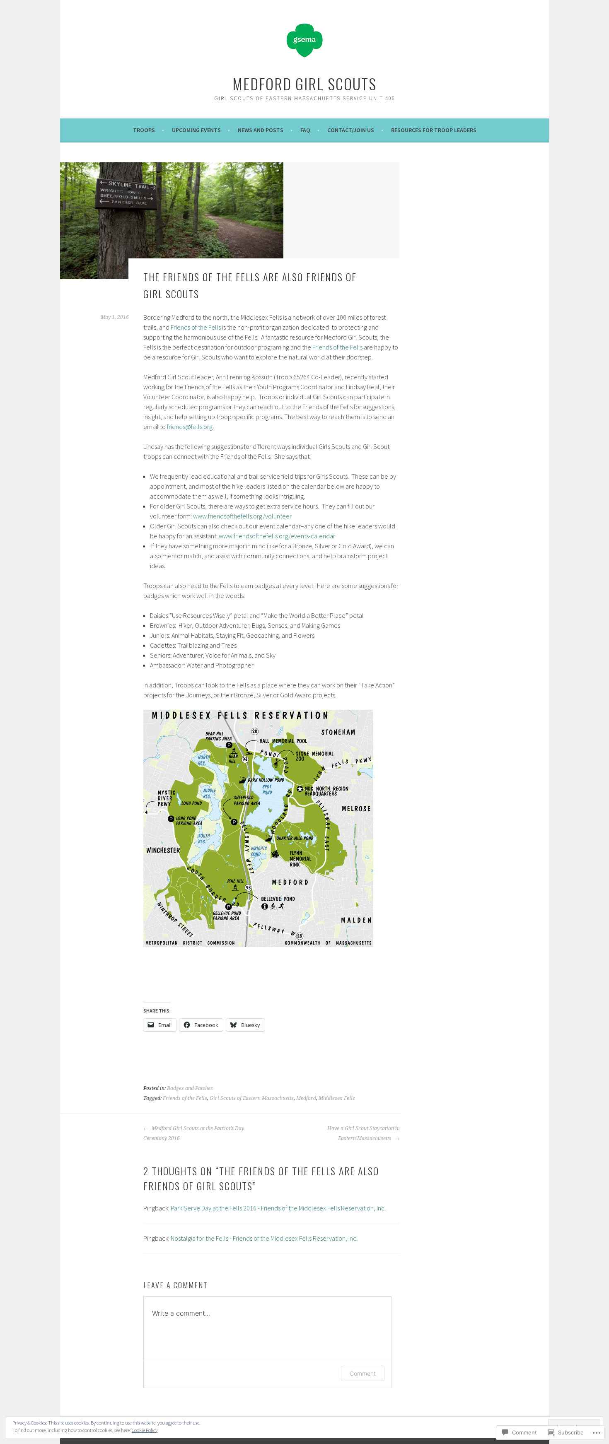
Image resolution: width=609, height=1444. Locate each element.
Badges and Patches (190, 1088)
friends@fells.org (190, 426)
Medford (306, 1098)
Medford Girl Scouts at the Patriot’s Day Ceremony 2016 (193, 1133)
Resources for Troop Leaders (433, 130)
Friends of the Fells (196, 327)
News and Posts (260, 130)
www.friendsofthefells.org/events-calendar (277, 536)
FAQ (305, 130)
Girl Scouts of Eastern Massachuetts (252, 1098)
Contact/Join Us (350, 130)
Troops (144, 130)
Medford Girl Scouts (304, 83)
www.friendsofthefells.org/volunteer (242, 516)
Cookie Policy (144, 1430)
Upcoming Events (196, 130)
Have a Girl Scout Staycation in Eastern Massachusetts (363, 1133)
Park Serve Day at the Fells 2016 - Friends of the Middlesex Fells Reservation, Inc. (278, 1208)
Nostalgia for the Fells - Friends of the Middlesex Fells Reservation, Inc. (264, 1238)
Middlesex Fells (337, 1098)
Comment (363, 1373)
